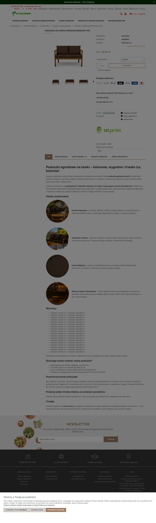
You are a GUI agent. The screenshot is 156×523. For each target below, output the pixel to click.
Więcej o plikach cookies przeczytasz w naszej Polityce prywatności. (29, 505)
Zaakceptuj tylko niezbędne (16, 510)
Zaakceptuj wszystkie (56, 510)
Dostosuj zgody (37, 510)
